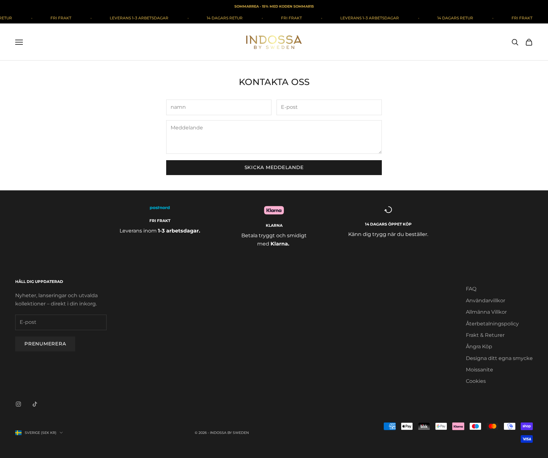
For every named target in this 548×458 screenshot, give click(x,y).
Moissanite (479, 370)
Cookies (476, 381)
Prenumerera (45, 344)
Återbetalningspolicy (492, 324)
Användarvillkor (485, 301)
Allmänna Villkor (486, 312)
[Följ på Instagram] (18, 404)
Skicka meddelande (274, 167)
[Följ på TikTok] (35, 404)
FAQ (471, 289)
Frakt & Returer (485, 335)
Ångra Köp (479, 347)
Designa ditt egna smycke (499, 358)
